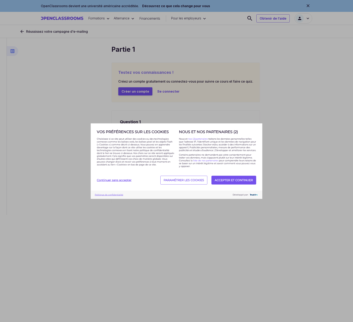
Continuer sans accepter (114, 180)
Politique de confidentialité (109, 194)
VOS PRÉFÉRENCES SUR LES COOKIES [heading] (133, 131)
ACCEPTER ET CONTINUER (234, 180)
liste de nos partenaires (205, 160)
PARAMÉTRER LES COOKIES (184, 180)
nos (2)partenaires (198, 138)
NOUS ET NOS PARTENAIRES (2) (208, 131)
